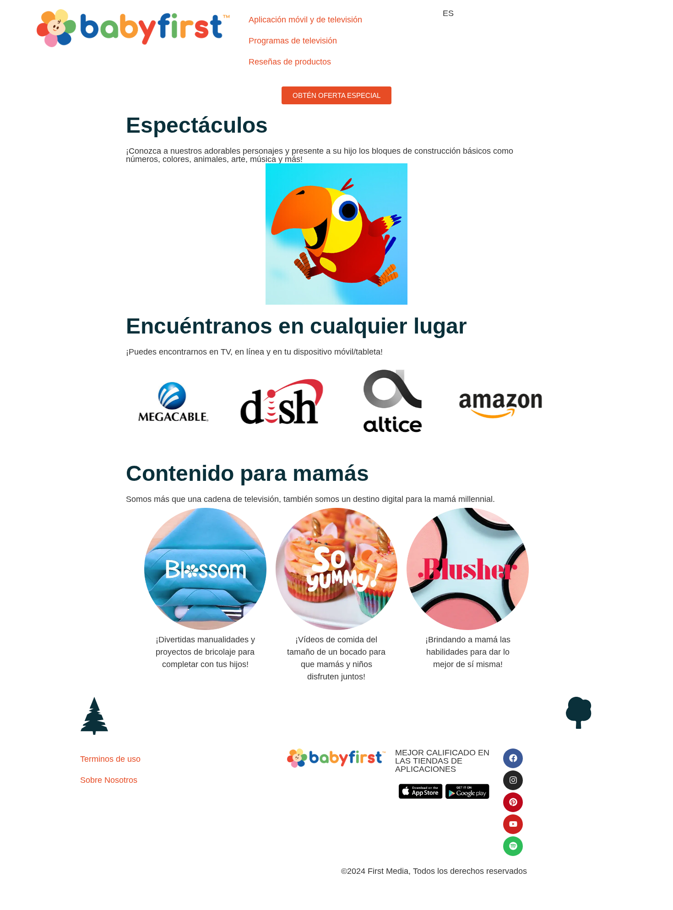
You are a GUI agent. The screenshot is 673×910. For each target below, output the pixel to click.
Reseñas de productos (290, 61)
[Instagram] (513, 780)
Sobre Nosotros (108, 780)
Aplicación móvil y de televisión (305, 19)
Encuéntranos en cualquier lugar (296, 326)
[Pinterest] (513, 802)
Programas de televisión (293, 40)
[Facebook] (513, 758)
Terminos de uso (110, 759)
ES (448, 13)
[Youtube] (513, 824)
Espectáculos (197, 125)
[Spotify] (513, 846)
